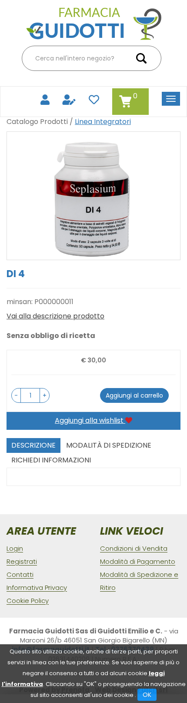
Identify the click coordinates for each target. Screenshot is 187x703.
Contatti (20, 574)
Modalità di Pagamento (137, 561)
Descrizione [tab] (33, 445)
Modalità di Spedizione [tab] (108, 445)
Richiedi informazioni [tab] (51, 460)
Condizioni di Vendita (133, 548)
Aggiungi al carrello (134, 395)
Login (15, 548)
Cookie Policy (28, 600)
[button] (16, 395)
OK (147, 694)
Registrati (22, 561)
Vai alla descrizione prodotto (55, 316)
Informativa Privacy (37, 587)
